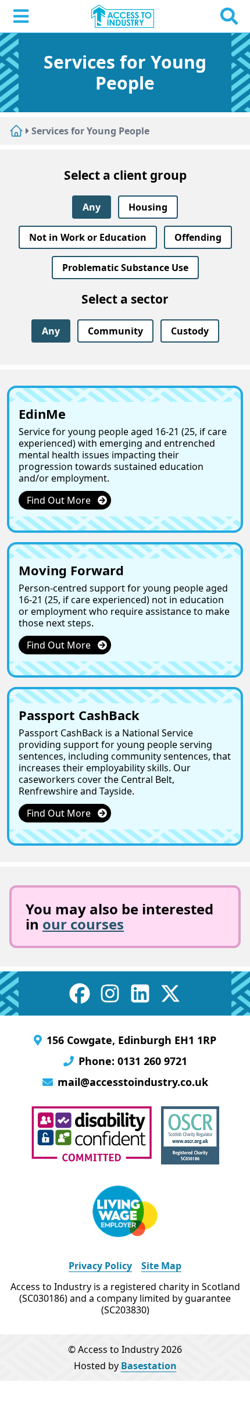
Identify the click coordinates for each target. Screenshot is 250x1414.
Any (92, 207)
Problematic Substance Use (125, 267)
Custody (190, 331)
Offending (198, 237)
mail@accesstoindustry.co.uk (133, 1082)
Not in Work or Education (88, 237)
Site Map (161, 1265)
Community (115, 331)
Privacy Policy (100, 1265)
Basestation (149, 1365)
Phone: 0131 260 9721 (132, 1061)
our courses (83, 924)
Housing (147, 207)
